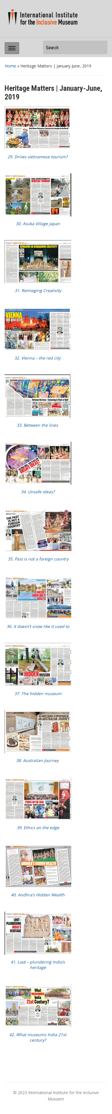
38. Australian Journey (37, 760)
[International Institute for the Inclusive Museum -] (41, 17)
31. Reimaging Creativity (38, 290)
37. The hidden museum (37, 693)
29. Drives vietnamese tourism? (37, 156)
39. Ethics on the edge (38, 827)
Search (100, 47)
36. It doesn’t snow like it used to (38, 626)
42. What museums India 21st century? (37, 1037)
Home (10, 66)
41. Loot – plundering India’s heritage (38, 964)
